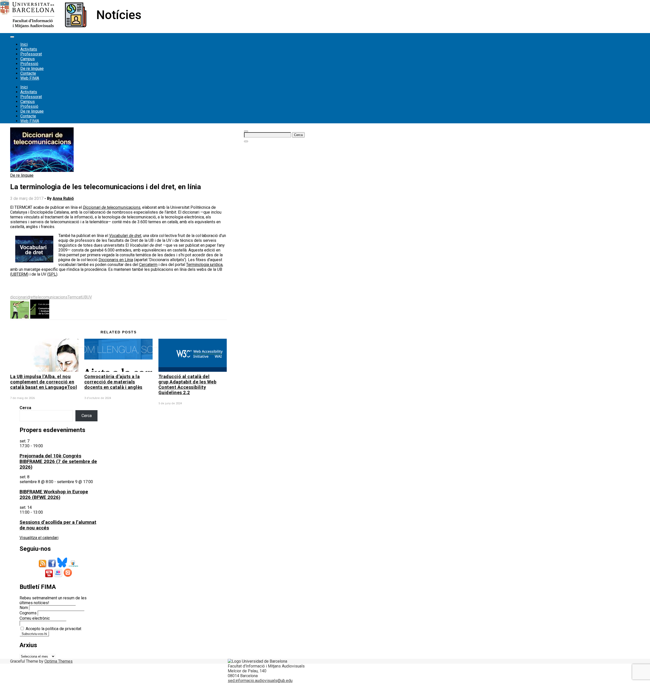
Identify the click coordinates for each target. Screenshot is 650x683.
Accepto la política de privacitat (53, 628)
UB (84, 297)
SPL (52, 274)
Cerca (25, 407)
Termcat (75, 297)
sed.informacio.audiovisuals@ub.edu (260, 680)
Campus (27, 58)
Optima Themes (58, 661)
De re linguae (32, 68)
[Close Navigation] (246, 141)
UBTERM (19, 274)
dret (30, 297)
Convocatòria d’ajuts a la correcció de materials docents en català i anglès (113, 382)
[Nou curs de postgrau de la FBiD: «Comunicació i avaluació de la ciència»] (39, 317)
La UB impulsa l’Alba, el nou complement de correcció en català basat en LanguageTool (43, 382)
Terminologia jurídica (204, 264)
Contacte (28, 73)
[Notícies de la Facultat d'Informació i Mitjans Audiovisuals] (70, 26)
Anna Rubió (63, 198)
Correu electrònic (35, 618)
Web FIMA (29, 78)
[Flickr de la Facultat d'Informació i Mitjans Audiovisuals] (58, 575)
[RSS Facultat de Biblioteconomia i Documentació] (43, 566)
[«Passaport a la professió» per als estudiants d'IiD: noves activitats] (19, 317)
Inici (24, 44)
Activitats (28, 49)
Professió (29, 63)
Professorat (31, 54)
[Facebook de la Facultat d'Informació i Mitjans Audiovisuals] (52, 566)
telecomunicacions (51, 297)
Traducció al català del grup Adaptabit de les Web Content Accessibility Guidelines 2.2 (187, 384)
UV (89, 297)
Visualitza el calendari (39, 537)
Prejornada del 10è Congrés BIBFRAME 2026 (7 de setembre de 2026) (58, 461)
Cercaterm (148, 264)
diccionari (18, 297)
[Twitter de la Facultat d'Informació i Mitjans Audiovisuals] (62, 566)
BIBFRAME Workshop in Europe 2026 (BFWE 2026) (54, 494)
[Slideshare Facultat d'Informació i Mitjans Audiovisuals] (73, 566)
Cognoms (28, 613)
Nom (24, 607)
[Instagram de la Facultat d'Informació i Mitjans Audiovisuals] (67, 575)
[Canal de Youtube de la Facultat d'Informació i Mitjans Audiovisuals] (49, 575)
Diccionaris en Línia (116, 259)
